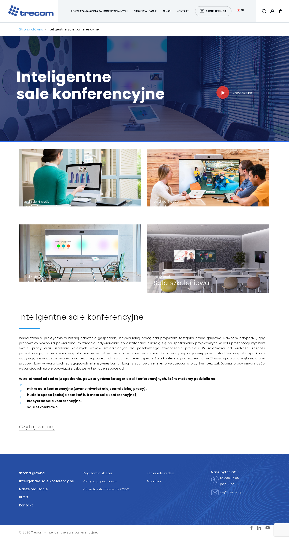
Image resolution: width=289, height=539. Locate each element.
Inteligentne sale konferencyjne (46, 481)
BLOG (23, 497)
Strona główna (31, 29)
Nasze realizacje (33, 489)
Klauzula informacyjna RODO (106, 489)
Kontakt (26, 505)
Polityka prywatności (100, 481)
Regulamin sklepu (97, 473)
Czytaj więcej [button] (37, 427)
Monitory (154, 481)
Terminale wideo (160, 473)
